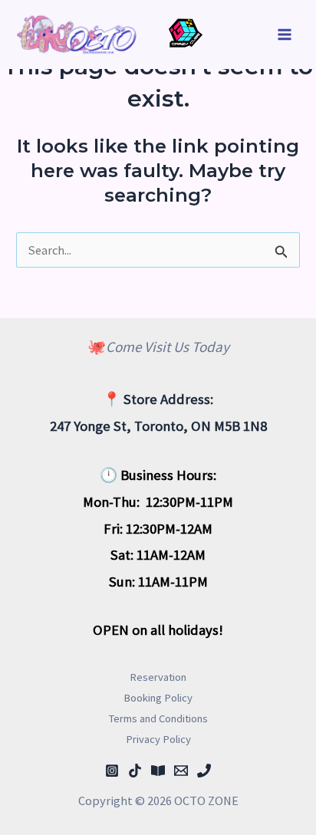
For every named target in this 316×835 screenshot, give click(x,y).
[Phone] (204, 770)
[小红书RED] (158, 770)
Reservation (158, 677)
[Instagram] (112, 770)
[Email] (181, 770)
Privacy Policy (158, 739)
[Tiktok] (135, 770)
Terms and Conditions (158, 718)
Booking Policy (158, 698)
